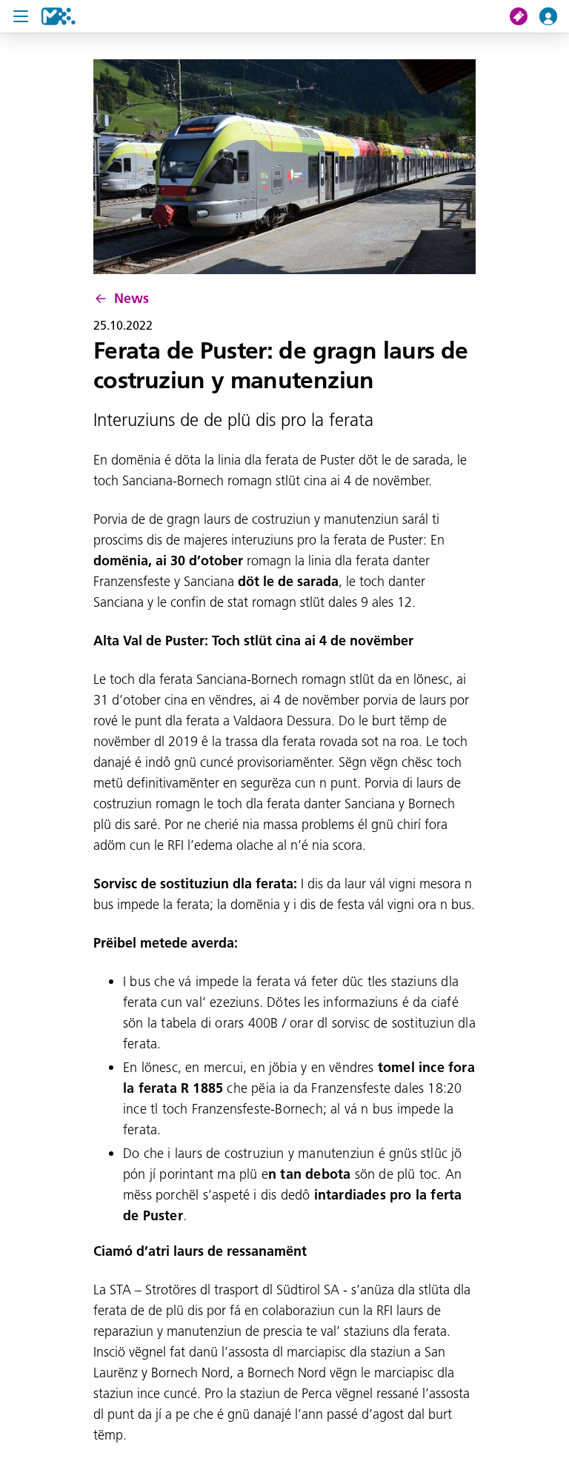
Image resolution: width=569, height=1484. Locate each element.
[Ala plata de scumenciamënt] (58, 16)
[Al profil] (554, 16)
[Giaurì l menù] (20, 16)
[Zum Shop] (524, 16)
